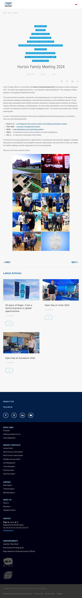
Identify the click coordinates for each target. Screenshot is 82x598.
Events (43, 74)
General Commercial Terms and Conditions (17, 593)
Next (74, 262)
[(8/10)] (55, 221)
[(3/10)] (26, 183)
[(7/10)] (26, 221)
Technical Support (8, 489)
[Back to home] (8, 4)
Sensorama (43, 588)
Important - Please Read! (10, 544)
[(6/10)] (55, 202)
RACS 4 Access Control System (13, 455)
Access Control (8, 448)
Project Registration (9, 438)
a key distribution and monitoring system (28, 129)
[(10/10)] (55, 241)
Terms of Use (38, 593)
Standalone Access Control (11, 459)
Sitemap (59, 593)
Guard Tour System (9, 474)
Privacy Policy (50, 593)
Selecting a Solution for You (11, 434)
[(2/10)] (55, 163)
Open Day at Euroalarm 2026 (20, 358)
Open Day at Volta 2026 (57, 305)
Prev (7, 262)
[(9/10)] (26, 241)
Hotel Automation (8, 470)
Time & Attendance (9, 467)
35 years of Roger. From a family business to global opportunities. (18, 308)
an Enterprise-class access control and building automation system (41, 124)
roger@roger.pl (8, 530)
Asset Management (9, 463)
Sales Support (7, 485)
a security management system (28, 127)
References (6, 507)
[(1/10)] (26, 163)
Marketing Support (9, 493)
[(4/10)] (55, 183)
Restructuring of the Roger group (13, 548)
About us (6, 503)
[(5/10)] (26, 202)
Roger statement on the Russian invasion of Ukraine (19, 551)
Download (6, 430)
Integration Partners (9, 510)
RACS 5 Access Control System (13, 452)
